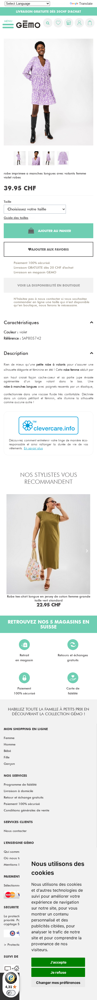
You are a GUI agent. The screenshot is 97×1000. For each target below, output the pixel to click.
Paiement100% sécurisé (24, 690)
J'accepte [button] (58, 962)
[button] (48, 323)
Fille (6, 757)
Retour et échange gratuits (24, 797)
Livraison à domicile (18, 791)
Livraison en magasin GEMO (35, 272)
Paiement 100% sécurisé (32, 263)
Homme (9, 744)
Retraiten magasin (24, 657)
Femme (9, 738)
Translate (86, 3)
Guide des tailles (16, 218)
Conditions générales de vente (26, 810)
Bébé (7, 751)
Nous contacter (15, 831)
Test (32, 218)
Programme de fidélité (20, 784)
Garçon (9, 764)
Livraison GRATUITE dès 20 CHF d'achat (43, 267)
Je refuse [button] (58, 972)
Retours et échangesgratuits (73, 657)
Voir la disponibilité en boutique (48, 285)
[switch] (10, 993)
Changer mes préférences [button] (58, 982)
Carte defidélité (72, 690)
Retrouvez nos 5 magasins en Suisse (48, 624)
